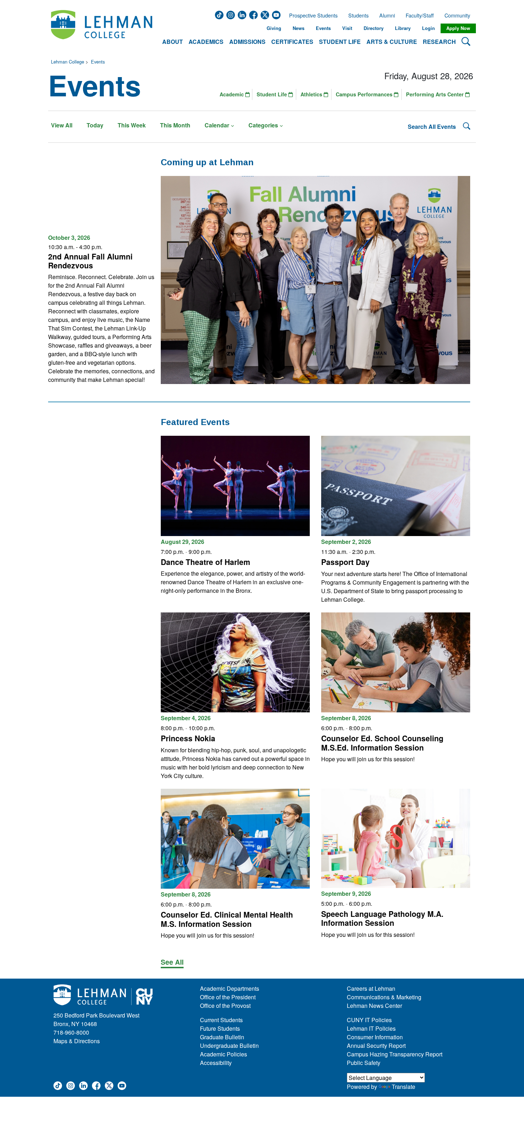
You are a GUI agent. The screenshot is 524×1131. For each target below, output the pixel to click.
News (298, 28)
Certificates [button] (292, 41)
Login (428, 28)
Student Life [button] (340, 41)
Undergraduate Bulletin (229, 1045)
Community (459, 15)
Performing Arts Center (435, 94)
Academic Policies (223, 1054)
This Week (132, 125)
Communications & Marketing (384, 997)
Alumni (387, 15)
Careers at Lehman (371, 988)
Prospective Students (311, 15)
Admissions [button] (247, 41)
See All (172, 962)
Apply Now (458, 28)
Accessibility (216, 1063)
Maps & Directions (76, 1041)
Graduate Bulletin (222, 1037)
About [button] (172, 41)
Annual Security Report (376, 1045)
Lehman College (67, 61)
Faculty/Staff (419, 15)
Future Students (220, 1028)
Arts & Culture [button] (391, 41)
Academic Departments (229, 988)
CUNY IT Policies (369, 1020)
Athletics (312, 94)
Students (358, 15)
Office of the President (228, 997)
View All (61, 125)
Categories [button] (263, 125)
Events (323, 28)
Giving (274, 28)
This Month (175, 125)
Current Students (221, 1020)
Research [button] (439, 41)
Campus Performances (365, 94)
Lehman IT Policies (371, 1028)
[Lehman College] (101, 28)
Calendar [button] (217, 125)
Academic (232, 94)
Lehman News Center (374, 1005)
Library (403, 28)
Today (95, 125)
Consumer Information (375, 1037)
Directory (374, 28)
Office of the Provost (225, 1005)
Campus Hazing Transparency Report (394, 1054)
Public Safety (363, 1063)
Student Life (272, 94)
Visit (347, 28)
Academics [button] (206, 41)
